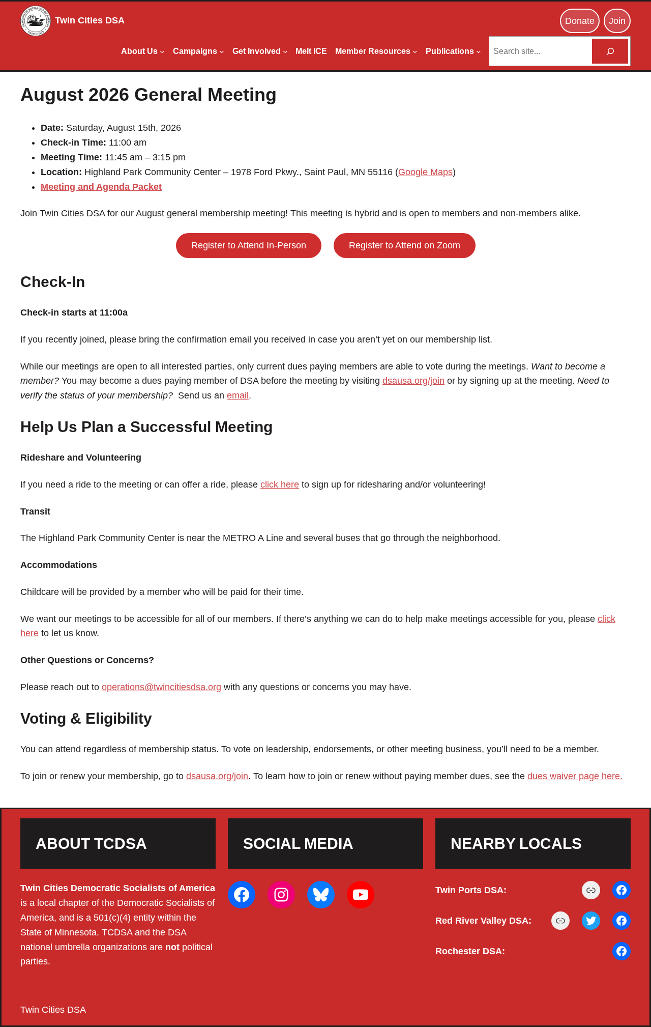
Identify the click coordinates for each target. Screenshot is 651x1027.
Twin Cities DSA (90, 20)
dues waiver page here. (575, 776)
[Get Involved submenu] (285, 51)
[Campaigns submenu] (221, 51)
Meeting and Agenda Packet (101, 187)
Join (617, 21)
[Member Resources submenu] (415, 51)
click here (279, 484)
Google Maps (425, 172)
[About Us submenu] (162, 51)
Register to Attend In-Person (248, 245)
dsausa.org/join (413, 381)
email (238, 395)
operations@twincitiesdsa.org (161, 687)
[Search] (610, 51)
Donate (580, 21)
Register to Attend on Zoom (404, 245)
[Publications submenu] (478, 51)
